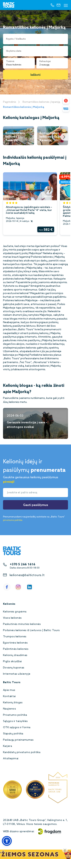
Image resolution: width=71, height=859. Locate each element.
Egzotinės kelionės (15, 642)
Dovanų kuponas (13, 667)
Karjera (7, 746)
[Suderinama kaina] (66, 100)
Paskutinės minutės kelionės (22, 624)
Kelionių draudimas (15, 655)
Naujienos (9, 708)
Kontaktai (9, 696)
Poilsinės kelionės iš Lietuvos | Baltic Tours (31, 630)
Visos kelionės (12, 618)
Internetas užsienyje (16, 674)
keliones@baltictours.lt (26, 575)
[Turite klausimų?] (66, 108)
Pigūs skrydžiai (12, 661)
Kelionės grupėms (15, 611)
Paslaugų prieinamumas (18, 740)
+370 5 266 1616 (22, 564)
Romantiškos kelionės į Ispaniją (41, 102)
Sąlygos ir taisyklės (15, 721)
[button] (7, 841)
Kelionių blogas (13, 702)
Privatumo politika (15, 715)
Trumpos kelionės (15, 636)
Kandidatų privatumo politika (21, 752)
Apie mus (9, 690)
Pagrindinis (9, 102)
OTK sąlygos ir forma (16, 727)
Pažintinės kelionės (15, 649)
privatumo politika (12, 520)
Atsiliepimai (11, 758)
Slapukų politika (13, 733)
